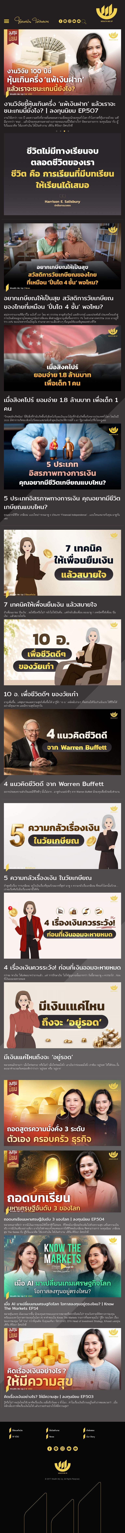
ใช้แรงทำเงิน (17, 1430)
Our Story (90, 1436)
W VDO (15, 1436)
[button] (56, 131)
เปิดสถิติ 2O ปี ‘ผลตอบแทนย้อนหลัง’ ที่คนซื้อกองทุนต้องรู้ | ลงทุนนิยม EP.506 (59, 107)
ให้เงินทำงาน (54, 1430)
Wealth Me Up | (21, 94)
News (51, 1436)
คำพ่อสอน (90, 1430)
